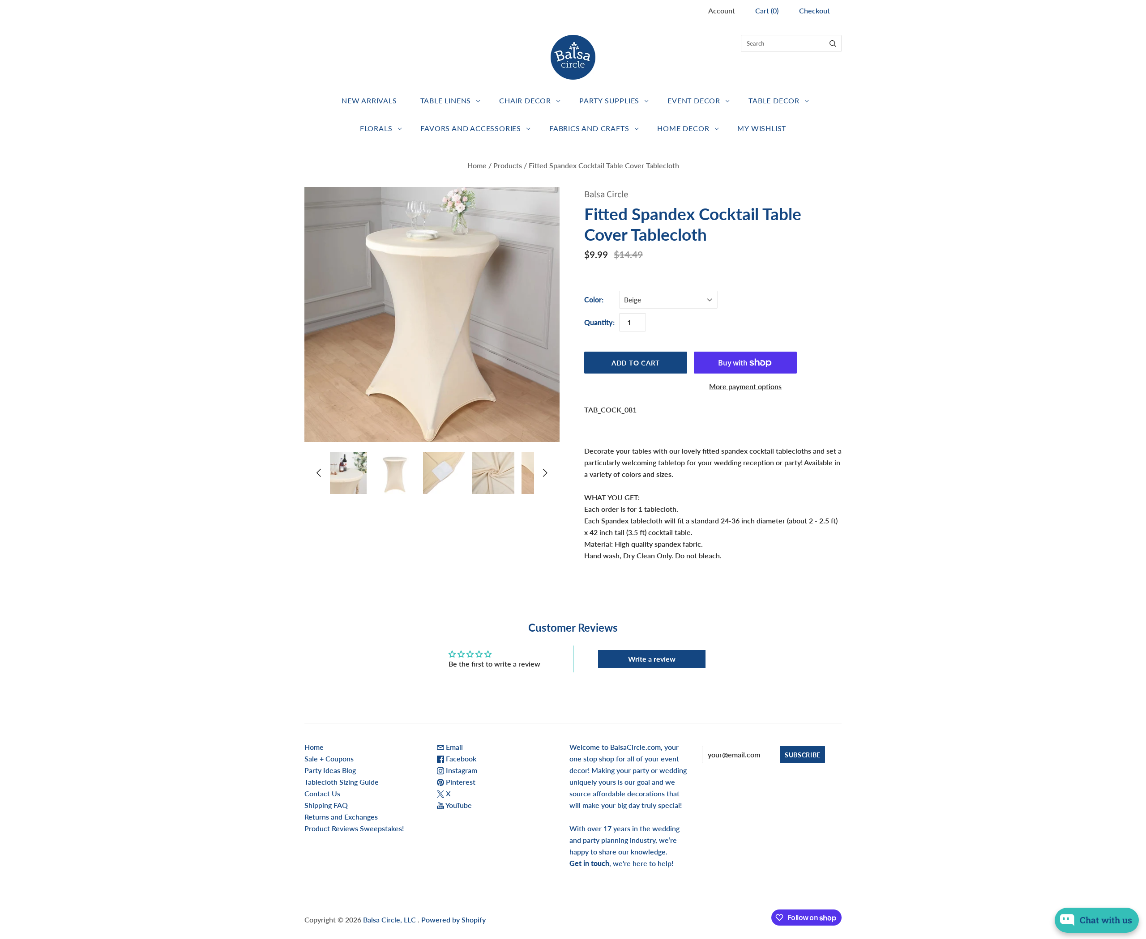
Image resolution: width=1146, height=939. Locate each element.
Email (453, 747)
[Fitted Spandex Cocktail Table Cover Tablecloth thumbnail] (346, 473)
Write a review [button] (652, 658)
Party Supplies (609, 100)
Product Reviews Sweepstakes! (354, 828)
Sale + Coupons (329, 758)
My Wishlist (761, 128)
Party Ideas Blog (330, 770)
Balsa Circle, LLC (390, 919)
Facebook (460, 758)
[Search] (833, 43)
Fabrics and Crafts (589, 128)
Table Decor (774, 100)
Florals (376, 128)
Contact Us (322, 793)
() (766, 10)
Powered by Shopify (453, 919)
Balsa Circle (606, 194)
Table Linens (445, 100)
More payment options (745, 386)
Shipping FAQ (326, 805)
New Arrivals (369, 100)
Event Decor (693, 100)
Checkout (814, 10)
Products (507, 165)
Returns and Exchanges (341, 816)
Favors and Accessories (470, 128)
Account (721, 10)
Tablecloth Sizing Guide (341, 782)
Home (477, 165)
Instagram (460, 770)
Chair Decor (525, 100)
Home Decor (683, 128)
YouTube (458, 805)
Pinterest (459, 782)
